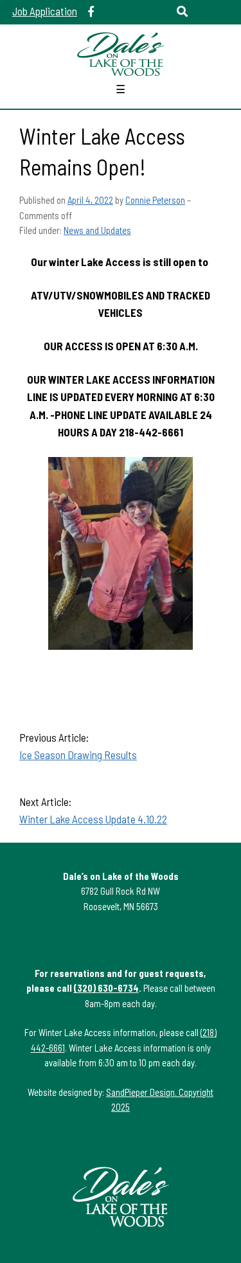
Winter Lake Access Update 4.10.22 (93, 818)
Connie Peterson (155, 200)
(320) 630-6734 (106, 988)
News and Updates (97, 230)
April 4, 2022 (90, 200)
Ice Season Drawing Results (78, 754)
